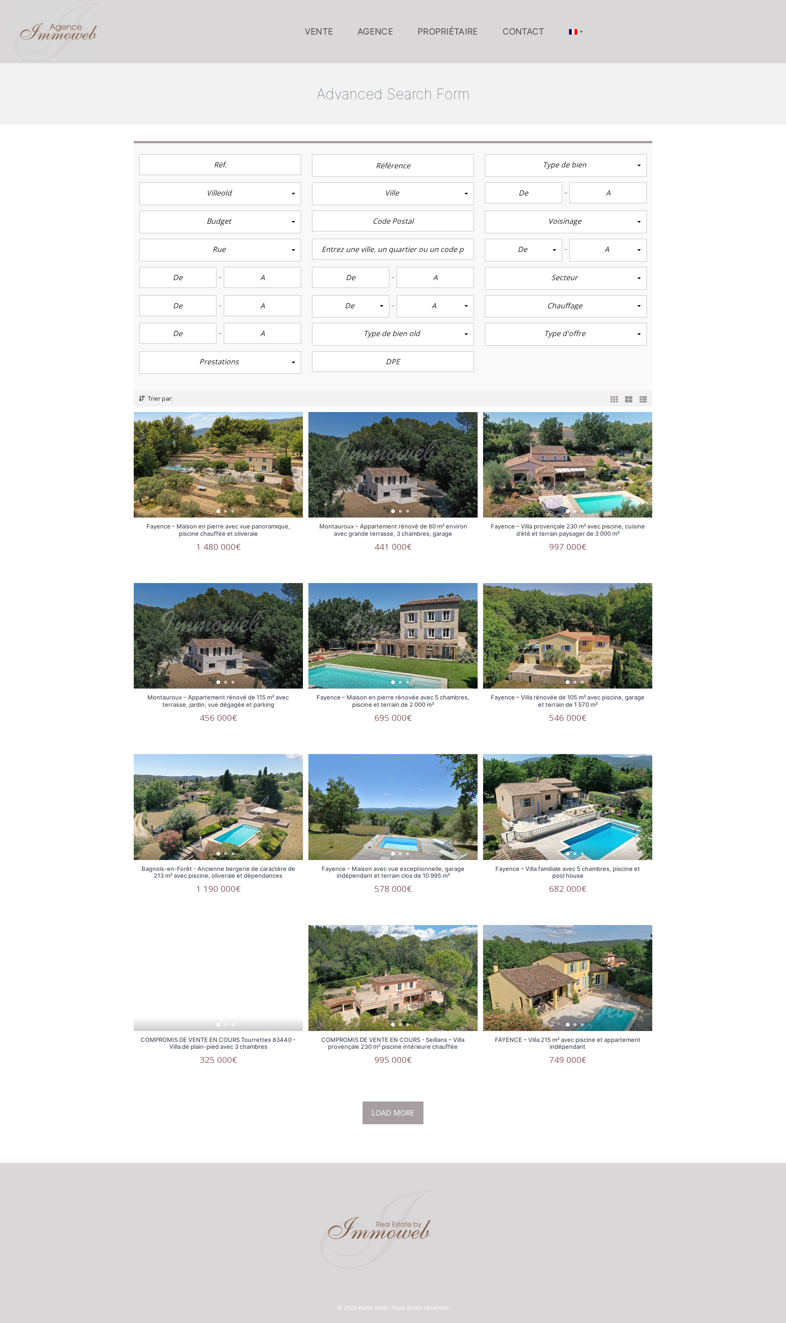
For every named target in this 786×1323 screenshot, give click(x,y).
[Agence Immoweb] (57, 32)
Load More (393, 1113)
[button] (566, 165)
